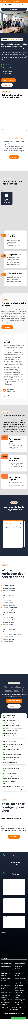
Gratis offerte (13, 9)
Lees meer (13, 156)
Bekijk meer (14, 836)
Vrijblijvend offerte (9, 80)
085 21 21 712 (7, 85)
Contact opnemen (15, 862)
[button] (2, 130)
